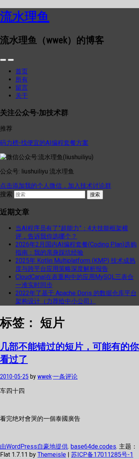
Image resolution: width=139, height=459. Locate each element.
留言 (21, 87)
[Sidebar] (3, 60)
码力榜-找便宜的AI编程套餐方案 (44, 142)
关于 (21, 95)
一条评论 (65, 376)
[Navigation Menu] (11, 60)
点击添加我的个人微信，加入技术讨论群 (55, 185)
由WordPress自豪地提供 (34, 446)
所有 (21, 79)
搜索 (6, 194)
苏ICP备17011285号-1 (102, 454)
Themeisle (51, 454)
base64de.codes (93, 446)
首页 (21, 71)
